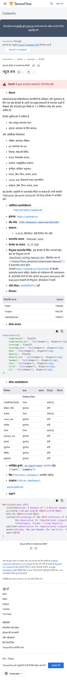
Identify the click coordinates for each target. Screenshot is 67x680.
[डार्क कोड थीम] (57, 331)
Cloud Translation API (28, 45)
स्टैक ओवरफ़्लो (8, 637)
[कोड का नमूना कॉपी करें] (62, 331)
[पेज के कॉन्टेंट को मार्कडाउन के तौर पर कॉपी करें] (28, 72)
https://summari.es (27, 216)
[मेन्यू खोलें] (5, 3)
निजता (11, 659)
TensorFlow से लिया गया (13, 647)
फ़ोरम (4, 599)
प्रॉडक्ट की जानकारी (10, 632)
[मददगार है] (33, 65)
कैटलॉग (41, 59)
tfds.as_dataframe (29, 480)
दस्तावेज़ (31, 30)
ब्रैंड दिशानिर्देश (8, 642)
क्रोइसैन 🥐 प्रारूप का (25, 26)
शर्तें (3, 659)
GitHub (5, 604)
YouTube (6, 614)
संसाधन (20, 59)
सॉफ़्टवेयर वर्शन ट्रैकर (10, 627)
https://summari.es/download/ (32, 268)
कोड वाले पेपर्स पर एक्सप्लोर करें (27, 210)
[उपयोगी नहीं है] (38, 65)
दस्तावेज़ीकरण (27, 285)
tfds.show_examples (25, 475)
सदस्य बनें (56, 665)
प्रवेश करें (59, 3)
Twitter (6, 609)
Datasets (9, 13)
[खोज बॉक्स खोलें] (52, 4)
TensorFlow (7, 59)
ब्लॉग (4, 594)
